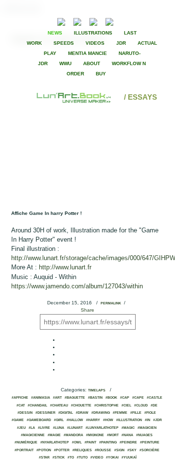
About (91, 63)
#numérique (26, 442)
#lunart (75, 428)
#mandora (73, 435)
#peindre (128, 442)
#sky (132, 450)
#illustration (129, 420)
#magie (54, 435)
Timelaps (96, 390)
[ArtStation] (93, 20)
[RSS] (46, 20)
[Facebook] (135, 20)
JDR (121, 43)
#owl (77, 442)
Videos (95, 43)
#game (18, 420)
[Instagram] (109, 20)
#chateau (59, 405)
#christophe (106, 405)
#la (32, 428)
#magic (128, 428)
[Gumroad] (61, 20)
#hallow (75, 420)
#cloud (141, 405)
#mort (113, 435)
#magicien (147, 428)
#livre (44, 428)
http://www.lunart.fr (65, 267)
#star (44, 457)
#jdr (157, 420)
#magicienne (33, 435)
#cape (138, 398)
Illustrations (93, 32)
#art (57, 398)
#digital (65, 413)
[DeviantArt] (77, 20)
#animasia (40, 398)
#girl (59, 420)
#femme (120, 413)
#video (96, 457)
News (55, 32)
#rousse (103, 450)
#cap (124, 398)
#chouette (81, 405)
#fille (135, 413)
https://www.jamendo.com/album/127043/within (77, 286)
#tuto (82, 457)
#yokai (112, 457)
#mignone (95, 435)
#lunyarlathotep (102, 428)
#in (147, 420)
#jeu (21, 428)
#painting (108, 442)
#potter (62, 450)
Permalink (111, 303)
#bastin (95, 398)
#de (154, 405)
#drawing (100, 413)
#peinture (149, 442)
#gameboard (39, 420)
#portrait (24, 450)
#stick (58, 457)
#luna (58, 428)
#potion (43, 450)
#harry (93, 420)
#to (71, 457)
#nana (127, 435)
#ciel (126, 405)
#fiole (150, 413)
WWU (65, 63)
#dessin (25, 413)
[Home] (74, 97)
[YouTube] (124, 20)
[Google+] (151, 20)
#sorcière (149, 450)
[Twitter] (143, 20)
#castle (154, 398)
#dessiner (45, 413)
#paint (90, 442)
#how (108, 420)
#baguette (75, 398)
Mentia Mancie (87, 53)
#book (111, 398)
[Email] (35, 20)
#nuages (144, 435)
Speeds (63, 43)
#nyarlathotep (54, 442)
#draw (82, 413)
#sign (119, 450)
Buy (101, 73)
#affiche (20, 398)
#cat (21, 405)
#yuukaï (129, 457)
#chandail (37, 405)
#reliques (82, 450)
